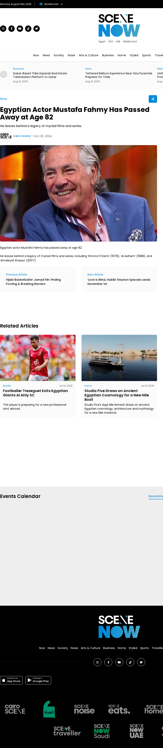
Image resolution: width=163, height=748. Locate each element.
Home (122, 55)
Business (108, 55)
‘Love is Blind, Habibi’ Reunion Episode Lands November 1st (118, 282)
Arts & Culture (88, 55)
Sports (146, 55)
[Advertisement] (72, 307)
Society (59, 55)
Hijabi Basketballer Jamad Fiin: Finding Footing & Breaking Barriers (33, 282)
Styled (134, 55)
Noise (71, 55)
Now (36, 55)
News (46, 55)
